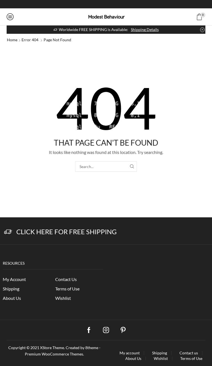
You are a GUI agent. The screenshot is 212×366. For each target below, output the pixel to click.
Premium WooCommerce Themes (54, 354)
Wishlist (63, 298)
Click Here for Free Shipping (66, 232)
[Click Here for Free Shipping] (8, 232)
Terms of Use (67, 288)
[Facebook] (97, 4)
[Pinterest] (123, 330)
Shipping (11, 288)
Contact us (188, 353)
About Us (12, 298)
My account (130, 353)
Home (12, 39)
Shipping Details (145, 29)
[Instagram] (106, 4)
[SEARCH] (132, 166)
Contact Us (66, 279)
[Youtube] (115, 4)
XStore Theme (52, 347)
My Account (14, 279)
